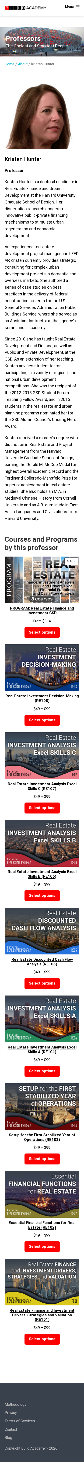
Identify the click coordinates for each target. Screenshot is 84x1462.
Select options (42, 632)
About (23, 64)
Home (9, 64)
